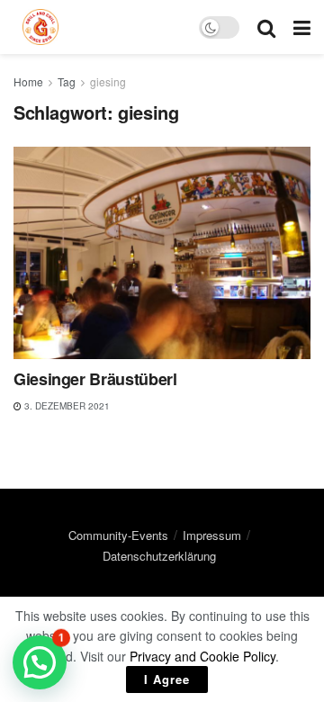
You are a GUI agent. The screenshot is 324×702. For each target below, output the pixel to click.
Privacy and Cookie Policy (202, 656)
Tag (67, 81)
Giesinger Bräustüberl (95, 379)
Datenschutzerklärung (159, 555)
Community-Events (118, 535)
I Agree (167, 679)
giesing (108, 81)
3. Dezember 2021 (66, 406)
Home (28, 81)
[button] (40, 662)
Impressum (212, 535)
